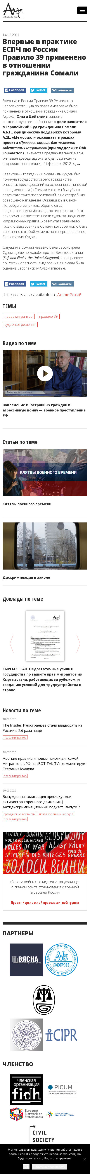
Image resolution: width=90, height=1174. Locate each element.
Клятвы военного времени (27, 504)
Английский (69, 295)
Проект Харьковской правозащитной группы (45, 902)
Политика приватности (49, 1167)
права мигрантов (19, 316)
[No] (84, 1159)
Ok (26, 1167)
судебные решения (20, 324)
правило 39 (48, 316)
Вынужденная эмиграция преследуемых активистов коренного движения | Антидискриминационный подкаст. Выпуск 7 (41, 801)
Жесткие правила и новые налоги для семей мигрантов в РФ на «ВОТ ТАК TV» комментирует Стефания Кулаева (45, 763)
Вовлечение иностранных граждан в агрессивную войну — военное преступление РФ (44, 410)
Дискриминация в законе (26, 577)
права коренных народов (56, 814)
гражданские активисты (19, 814)
